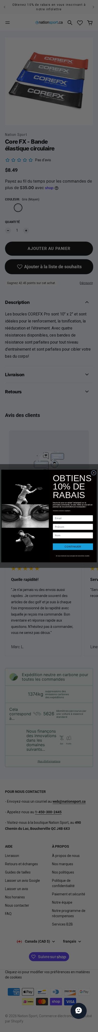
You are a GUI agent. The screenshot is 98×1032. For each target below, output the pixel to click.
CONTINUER (73, 546)
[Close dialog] (93, 473)
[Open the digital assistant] (79, 1011)
